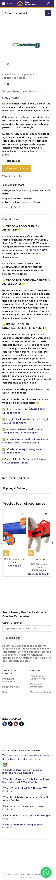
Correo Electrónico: (12, 622)
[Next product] (12, 84)
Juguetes (27, 74)
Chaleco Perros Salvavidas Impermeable (39, 567)
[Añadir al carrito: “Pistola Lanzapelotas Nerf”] (6, 553)
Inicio (5, 74)
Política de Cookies (41, 692)
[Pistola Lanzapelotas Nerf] (14, 533)
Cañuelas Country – (16, 449)
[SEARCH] (48, 13)
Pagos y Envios (11, 686)
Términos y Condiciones (37, 677)
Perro (15, 74)
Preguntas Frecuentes (8, 680)
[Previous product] (4, 84)
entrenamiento (23, 198)
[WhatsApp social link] (19, 207)
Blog (5, 692)
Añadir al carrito (16, 168)
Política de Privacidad (36, 685)
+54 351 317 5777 (37, 250)
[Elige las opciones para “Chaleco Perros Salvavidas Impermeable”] (31, 553)
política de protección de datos (26, 659)
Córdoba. (25, 781)
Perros (37, 202)
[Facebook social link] (11, 207)
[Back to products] (8, 84)
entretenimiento (11, 202)
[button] (52, 543)
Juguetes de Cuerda (13, 77)
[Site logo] (27, 3)
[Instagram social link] (16, 723)
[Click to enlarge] (8, 63)
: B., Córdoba (22, 771)
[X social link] (15, 207)
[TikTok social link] (21, 723)
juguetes (27, 202)
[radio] (33, 559)
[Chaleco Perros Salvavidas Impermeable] (39, 533)
